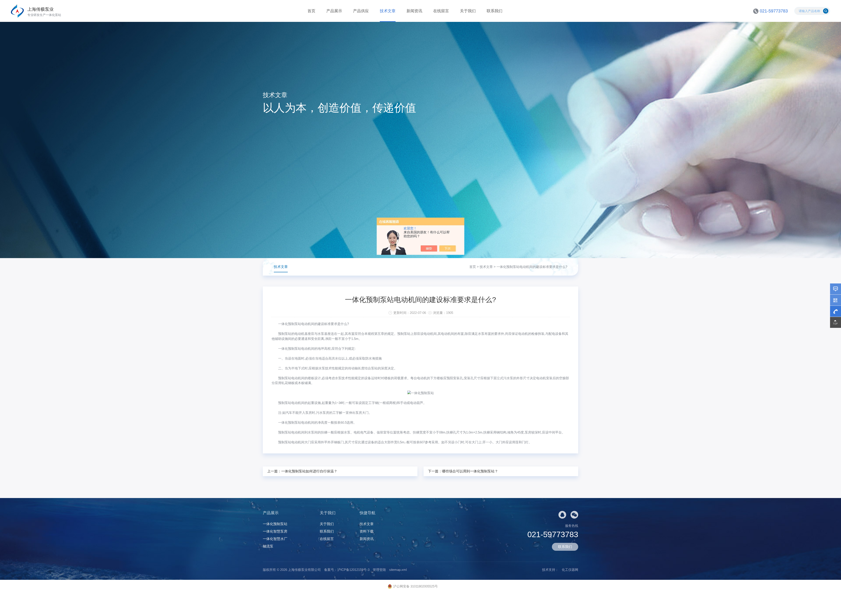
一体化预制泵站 (275, 524)
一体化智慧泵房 (275, 531)
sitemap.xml (398, 570)
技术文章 (388, 11)
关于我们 (468, 11)
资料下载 (367, 531)
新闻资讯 (414, 11)
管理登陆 (379, 570)
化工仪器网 (570, 570)
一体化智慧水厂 (275, 539)
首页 (311, 11)
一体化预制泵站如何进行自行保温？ (309, 471)
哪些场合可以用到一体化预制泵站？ (470, 471)
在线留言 (441, 11)
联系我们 (494, 11)
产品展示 (334, 11)
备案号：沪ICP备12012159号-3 (346, 570)
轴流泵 (268, 546)
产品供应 (361, 11)
